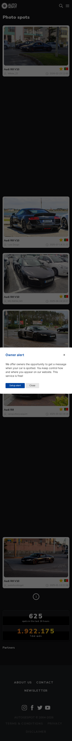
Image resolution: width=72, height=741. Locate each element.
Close (32, 385)
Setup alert (15, 385)
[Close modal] (64, 355)
